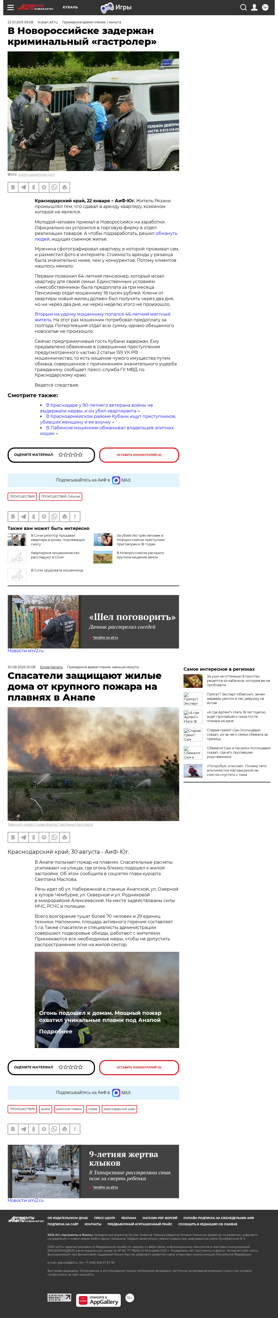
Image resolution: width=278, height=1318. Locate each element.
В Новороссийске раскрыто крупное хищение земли (140, 555)
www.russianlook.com (36, 174)
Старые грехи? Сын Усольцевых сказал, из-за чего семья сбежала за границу (237, 734)
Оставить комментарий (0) (139, 455)
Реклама (128, 1218)
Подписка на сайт (63, 1224)
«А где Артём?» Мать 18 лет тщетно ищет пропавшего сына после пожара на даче (236, 716)
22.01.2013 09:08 (20, 22)
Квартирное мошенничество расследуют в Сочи (55, 555)
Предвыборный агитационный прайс (140, 1224)
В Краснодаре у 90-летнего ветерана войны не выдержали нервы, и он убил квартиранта (96, 408)
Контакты (93, 1224)
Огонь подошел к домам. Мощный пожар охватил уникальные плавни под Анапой (100, 1016)
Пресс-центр (104, 1218)
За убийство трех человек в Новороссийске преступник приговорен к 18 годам (141, 539)
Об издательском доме (68, 1218)
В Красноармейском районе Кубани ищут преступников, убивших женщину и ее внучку (108, 419)
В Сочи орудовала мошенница (57, 570)
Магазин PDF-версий (160, 1218)
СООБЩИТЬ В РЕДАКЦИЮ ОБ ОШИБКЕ (208, 1224)
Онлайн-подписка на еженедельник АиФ (219, 1218)
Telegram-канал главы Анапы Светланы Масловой (50, 824)
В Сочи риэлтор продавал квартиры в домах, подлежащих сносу (58, 539)
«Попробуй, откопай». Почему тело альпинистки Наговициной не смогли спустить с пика (237, 770)
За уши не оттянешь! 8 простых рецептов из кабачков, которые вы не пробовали (238, 680)
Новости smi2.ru (26, 650)
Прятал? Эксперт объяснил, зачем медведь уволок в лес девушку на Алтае (236, 698)
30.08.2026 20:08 (22, 667)
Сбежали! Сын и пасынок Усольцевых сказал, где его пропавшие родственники (238, 752)
